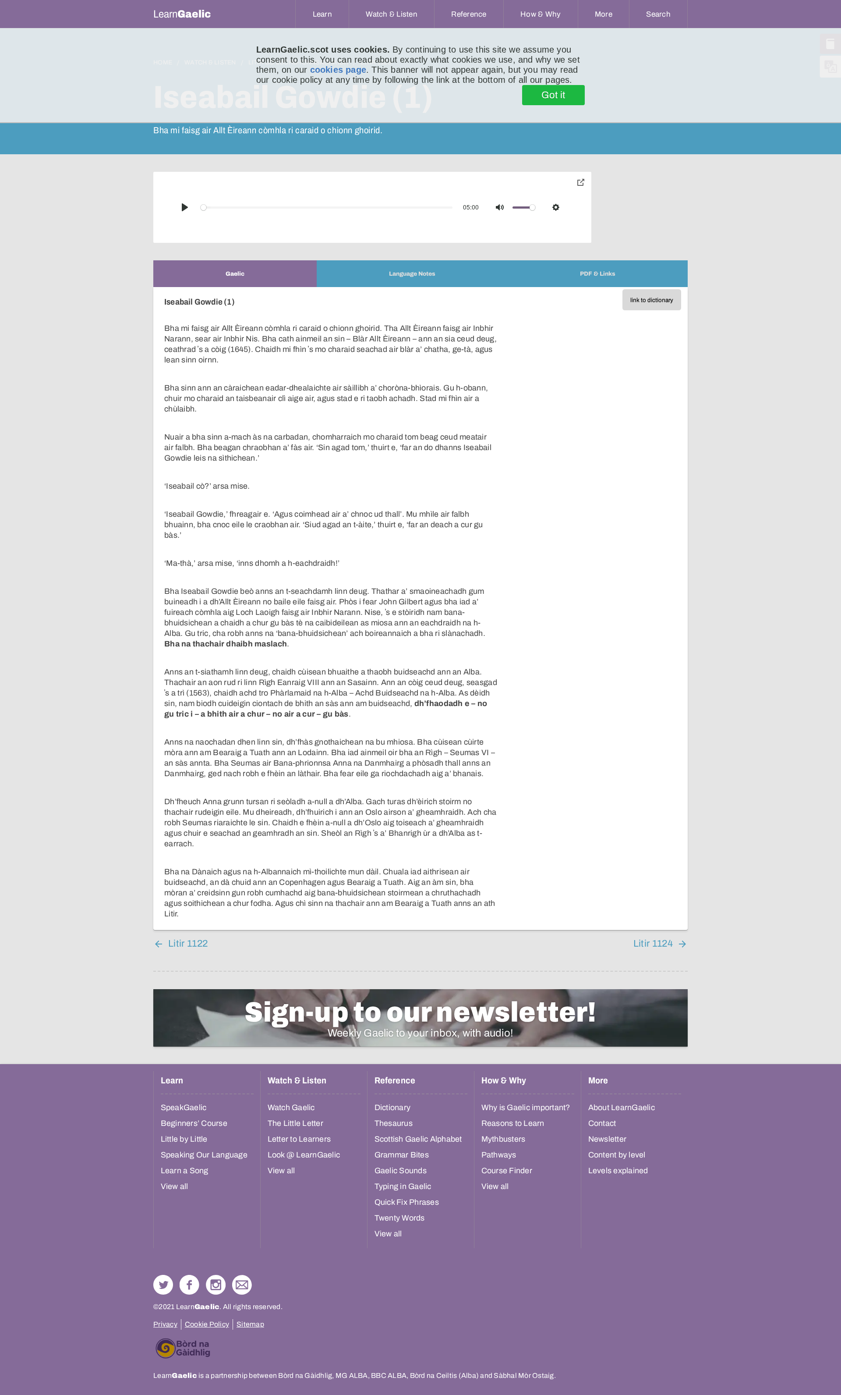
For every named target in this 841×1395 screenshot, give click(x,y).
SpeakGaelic (184, 1107)
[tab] (235, 273)
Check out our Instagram (216, 1285)
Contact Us (242, 1285)
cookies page (338, 70)
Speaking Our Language (204, 1154)
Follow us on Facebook (189, 1285)
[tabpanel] (420, 608)
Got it (553, 95)
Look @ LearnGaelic (304, 1154)
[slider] (327, 207)
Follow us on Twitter (163, 1285)
